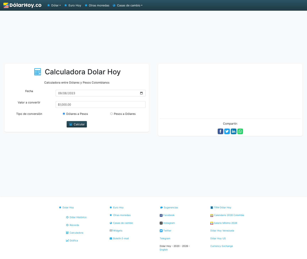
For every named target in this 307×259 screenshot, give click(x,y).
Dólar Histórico (78, 217)
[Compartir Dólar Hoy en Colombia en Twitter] (227, 131)
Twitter (167, 230)
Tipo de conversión (29, 114)
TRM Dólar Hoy (222, 207)
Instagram (169, 222)
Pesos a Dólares (125, 114)
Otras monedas (98, 5)
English (164, 249)
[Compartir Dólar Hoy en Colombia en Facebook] (220, 131)
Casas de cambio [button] (128, 5)
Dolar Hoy (68, 207)
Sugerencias (170, 207)
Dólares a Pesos (77, 114)
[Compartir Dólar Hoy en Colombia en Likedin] (233, 131)
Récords (74, 225)
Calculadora (76, 232)
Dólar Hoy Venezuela (222, 230)
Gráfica (73, 240)
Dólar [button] (54, 5)
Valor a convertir (29, 102)
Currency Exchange (221, 246)
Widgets (117, 230)
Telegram (165, 238)
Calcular (79, 124)
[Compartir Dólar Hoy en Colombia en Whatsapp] (240, 131)
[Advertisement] (153, 37)
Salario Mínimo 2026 (225, 222)
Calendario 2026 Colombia (228, 215)
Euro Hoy (74, 5)
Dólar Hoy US (218, 238)
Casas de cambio (122, 222)
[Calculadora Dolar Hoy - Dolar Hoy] (22, 5)
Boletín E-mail (120, 238)
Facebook (168, 215)
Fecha (29, 91)
